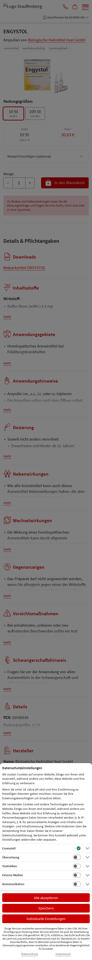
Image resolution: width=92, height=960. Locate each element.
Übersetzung (10, 857)
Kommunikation (13, 884)
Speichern (46, 908)
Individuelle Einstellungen (46, 918)
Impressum (63, 954)
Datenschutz (29, 954)
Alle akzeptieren (46, 897)
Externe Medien (12, 875)
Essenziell (9, 848)
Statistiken (9, 866)
